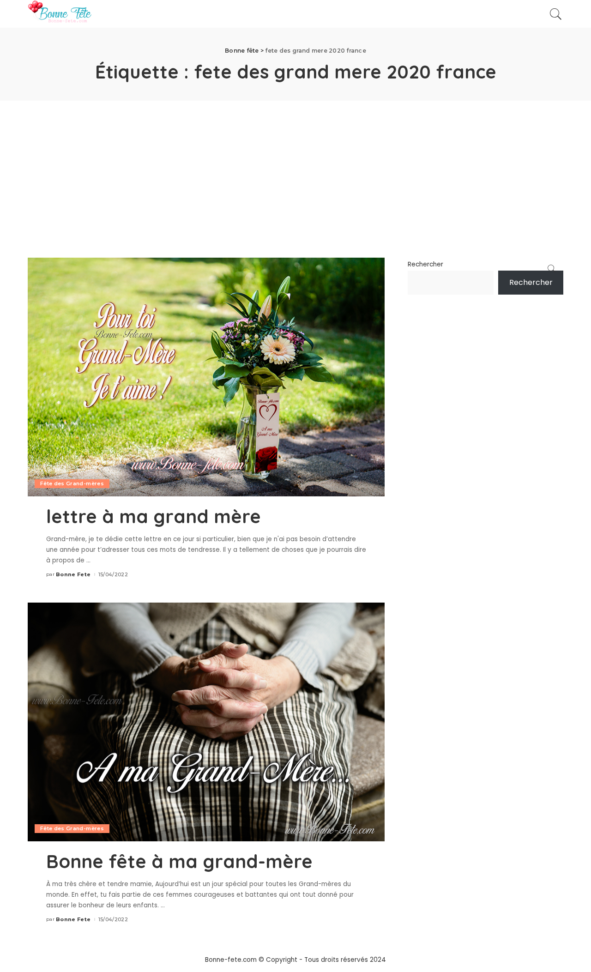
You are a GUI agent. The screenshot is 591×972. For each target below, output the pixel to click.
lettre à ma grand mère (153, 516)
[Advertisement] (295, 170)
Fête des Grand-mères (72, 483)
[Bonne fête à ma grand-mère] (206, 721)
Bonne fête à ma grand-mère (179, 861)
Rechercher (425, 264)
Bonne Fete (73, 574)
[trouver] (556, 14)
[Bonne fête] (59, 14)
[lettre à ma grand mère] (206, 376)
